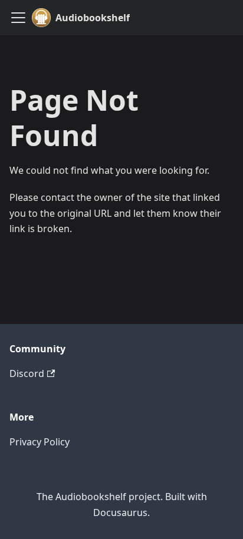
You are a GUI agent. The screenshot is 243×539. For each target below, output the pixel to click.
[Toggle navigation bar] (18, 18)
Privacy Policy (39, 441)
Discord (26, 373)
